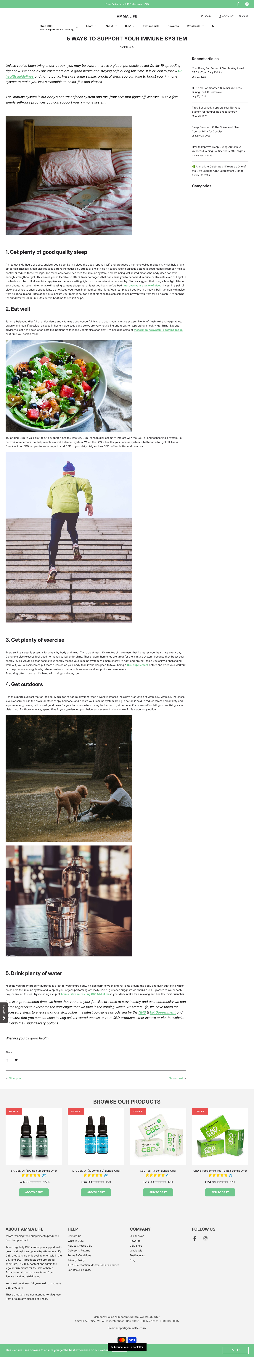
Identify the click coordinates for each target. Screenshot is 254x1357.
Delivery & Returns (79, 1250)
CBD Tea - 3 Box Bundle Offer (158, 1170)
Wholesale (136, 1250)
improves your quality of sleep (142, 285)
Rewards (135, 1240)
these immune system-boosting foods (158, 329)
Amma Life (127, 16)
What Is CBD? (76, 1240)
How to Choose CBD (80, 1245)
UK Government (163, 1012)
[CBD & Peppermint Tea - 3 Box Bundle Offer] (220, 1136)
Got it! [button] (236, 1350)
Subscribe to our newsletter (127, 1346)
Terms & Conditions (79, 1255)
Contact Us (74, 1235)
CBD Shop (136, 1245)
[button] (34, 1175)
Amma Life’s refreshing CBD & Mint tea (85, 994)
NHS (142, 1012)
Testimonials (137, 1255)
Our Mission (137, 1235)
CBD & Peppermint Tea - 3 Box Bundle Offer (220, 1170)
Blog (132, 1260)
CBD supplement (137, 664)
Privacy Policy (76, 1260)
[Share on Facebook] (7, 1060)
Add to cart (34, 1192)
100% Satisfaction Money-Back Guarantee (93, 1265)
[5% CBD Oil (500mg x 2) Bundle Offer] (34, 1136)
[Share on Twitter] (16, 1060)
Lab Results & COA (79, 1269)
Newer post (176, 1078)
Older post (15, 1078)
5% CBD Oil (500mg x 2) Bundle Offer (34, 1170)
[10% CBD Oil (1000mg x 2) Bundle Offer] (96, 1136)
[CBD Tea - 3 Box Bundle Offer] (158, 1136)
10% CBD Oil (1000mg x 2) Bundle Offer (96, 1170)
